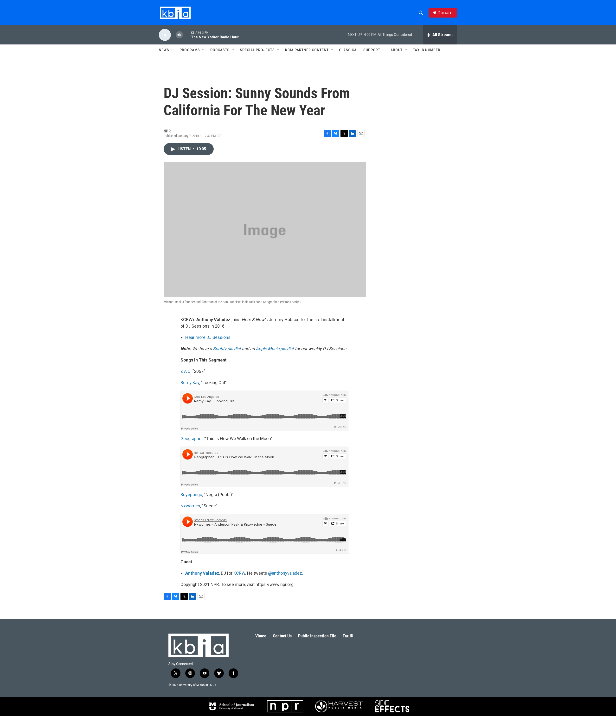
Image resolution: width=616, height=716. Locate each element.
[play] (165, 35)
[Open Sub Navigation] (173, 50)
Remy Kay (189, 382)
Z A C (185, 371)
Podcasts (220, 50)
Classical (349, 50)
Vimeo (260, 635)
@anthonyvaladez (285, 573)
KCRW (239, 573)
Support (371, 50)
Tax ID (348, 635)
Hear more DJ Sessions (208, 337)
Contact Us (282, 635)
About (397, 50)
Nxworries (190, 505)
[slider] (187, 34)
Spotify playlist (227, 348)
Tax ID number (426, 50)
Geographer (191, 438)
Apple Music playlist (275, 348)
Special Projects (257, 50)
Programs (190, 50)
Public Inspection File (317, 635)
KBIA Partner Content (307, 50)
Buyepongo (191, 494)
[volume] (179, 35)
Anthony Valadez (202, 573)
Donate (444, 12)
